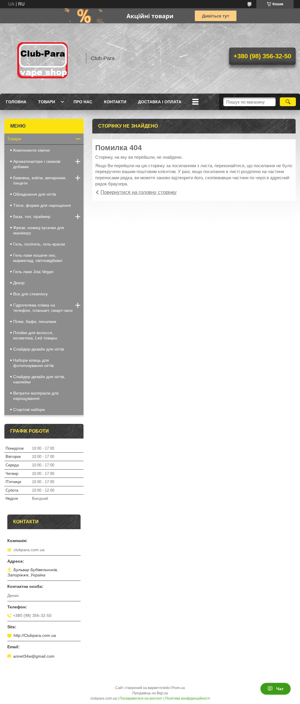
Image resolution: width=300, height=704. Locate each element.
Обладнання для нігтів (34, 194)
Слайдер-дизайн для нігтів (38, 349)
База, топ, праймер (31, 216)
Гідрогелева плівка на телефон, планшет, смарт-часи (43, 308)
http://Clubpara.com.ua (34, 635)
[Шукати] (288, 101)
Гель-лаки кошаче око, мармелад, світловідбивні (37, 258)
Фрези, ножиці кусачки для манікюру (38, 230)
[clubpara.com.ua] (42, 58)
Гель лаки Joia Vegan (33, 271)
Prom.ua (178, 688)
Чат (280, 688)
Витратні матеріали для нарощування (36, 396)
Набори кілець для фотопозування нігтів (33, 363)
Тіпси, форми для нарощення (42, 205)
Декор (19, 282)
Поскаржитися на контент (141, 698)
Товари (46, 101)
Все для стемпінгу (30, 294)
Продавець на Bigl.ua (150, 693)
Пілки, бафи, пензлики (34, 321)
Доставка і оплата (159, 101)
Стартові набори (29, 409)
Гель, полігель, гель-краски (39, 244)
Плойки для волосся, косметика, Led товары (35, 335)
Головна (16, 101)
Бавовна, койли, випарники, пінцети (40, 180)
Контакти (115, 101)
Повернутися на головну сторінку (138, 192)
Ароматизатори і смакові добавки (36, 164)
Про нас (83, 101)
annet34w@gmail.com (33, 656)
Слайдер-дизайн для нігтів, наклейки (39, 379)
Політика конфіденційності (187, 698)
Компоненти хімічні (31, 150)
